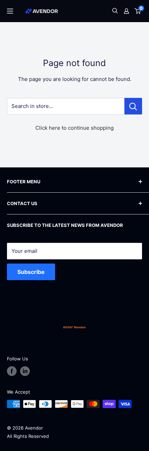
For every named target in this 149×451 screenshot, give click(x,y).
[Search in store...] (133, 106)
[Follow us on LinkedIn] (25, 371)
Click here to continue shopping (74, 128)
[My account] (126, 11)
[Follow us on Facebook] (12, 371)
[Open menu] (10, 11)
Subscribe (31, 271)
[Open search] (115, 11)
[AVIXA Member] (74, 327)
